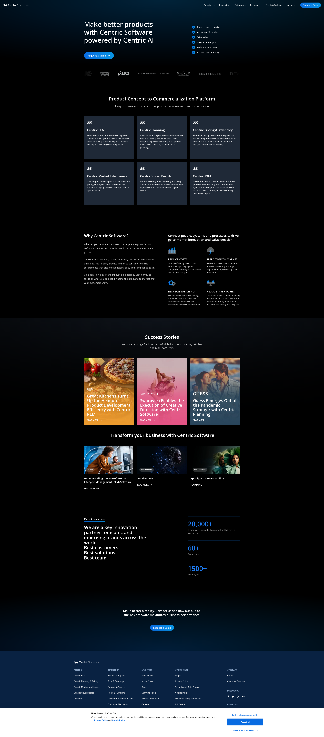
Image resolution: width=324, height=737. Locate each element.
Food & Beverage (116, 681)
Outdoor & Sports (116, 687)
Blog (143, 687)
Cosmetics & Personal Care (120, 698)
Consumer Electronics (118, 704)
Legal (177, 675)
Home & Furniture (116, 692)
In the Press (147, 681)
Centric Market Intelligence (87, 687)
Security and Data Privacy (187, 687)
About (290, 5)
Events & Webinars (274, 5)
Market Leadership (94, 519)
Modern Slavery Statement (188, 698)
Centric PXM (79, 698)
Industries (224, 5)
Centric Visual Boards (84, 692)
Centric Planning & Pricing (86, 681)
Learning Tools (148, 692)
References (240, 5)
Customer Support (236, 681)
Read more (92, 420)
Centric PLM (79, 675)
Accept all (245, 722)
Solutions (208, 5)
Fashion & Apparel (116, 675)
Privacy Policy (101, 720)
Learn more (93, 156)
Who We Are (147, 675)
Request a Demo (310, 5)
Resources (254, 5)
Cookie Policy (118, 720)
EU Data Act (180, 704)
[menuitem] (89, 675)
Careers (145, 704)
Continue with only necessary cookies (245, 715)
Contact (231, 675)
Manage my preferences (243, 730)
